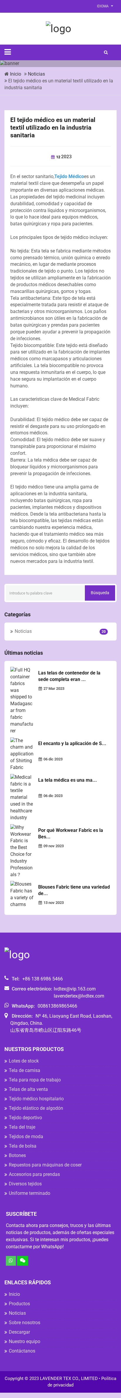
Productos (19, 1303)
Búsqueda (100, 592)
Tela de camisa (24, 1070)
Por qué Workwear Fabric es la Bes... (70, 833)
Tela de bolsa (22, 1146)
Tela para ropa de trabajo (35, 1080)
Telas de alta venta (28, 1089)
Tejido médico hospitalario (36, 1099)
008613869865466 (57, 1006)
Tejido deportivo (25, 1117)
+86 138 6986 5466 (42, 979)
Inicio (15, 74)
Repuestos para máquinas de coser (45, 1165)
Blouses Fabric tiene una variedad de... (74, 890)
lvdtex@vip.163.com (75, 989)
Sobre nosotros (24, 1322)
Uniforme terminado (29, 1193)
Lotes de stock (24, 1061)
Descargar (19, 1332)
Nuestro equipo (24, 1341)
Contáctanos (22, 1351)
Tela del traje (22, 1127)
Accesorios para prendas (34, 1174)
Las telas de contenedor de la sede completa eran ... (69, 676)
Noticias (36, 74)
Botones (17, 1155)
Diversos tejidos (25, 1184)
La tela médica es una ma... (67, 780)
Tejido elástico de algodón (36, 1108)
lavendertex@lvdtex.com (79, 996)
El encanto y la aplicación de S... (72, 743)
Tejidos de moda (26, 1136)
